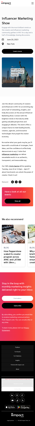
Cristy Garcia (14, 166)
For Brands (17, 351)
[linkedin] (12, 182)
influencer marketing (10, 154)
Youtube (12, 400)
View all (17, 201)
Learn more (17, 51)
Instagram (17, 395)
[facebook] (20, 182)
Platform (17, 347)
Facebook (22, 395)
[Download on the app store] (10, 407)
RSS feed (23, 400)
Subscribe (17, 305)
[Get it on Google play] (23, 407)
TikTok (18, 400)
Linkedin (12, 395)
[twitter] (16, 182)
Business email (18, 384)
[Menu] (32, 3)
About (17, 369)
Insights (17, 360)
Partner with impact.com (17, 364)
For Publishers (17, 356)
